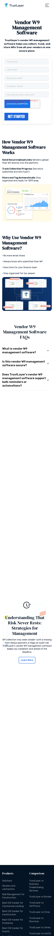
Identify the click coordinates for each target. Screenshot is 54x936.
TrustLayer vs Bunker (40, 896)
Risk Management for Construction (13, 896)
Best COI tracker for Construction (12, 913)
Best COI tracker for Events (12, 930)
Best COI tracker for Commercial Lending (13, 904)
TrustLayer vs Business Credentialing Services (36, 885)
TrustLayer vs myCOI (40, 933)
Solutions (7, 880)
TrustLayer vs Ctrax (39, 912)
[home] (14, 5)
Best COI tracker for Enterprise (12, 921)
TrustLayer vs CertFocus (36, 904)
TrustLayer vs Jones (39, 927)
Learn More (27, 660)
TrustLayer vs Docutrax (36, 920)
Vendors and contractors (8, 887)
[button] (47, 5)
